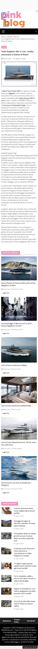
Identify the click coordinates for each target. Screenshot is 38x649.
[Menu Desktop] (3, 31)
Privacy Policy (17, 620)
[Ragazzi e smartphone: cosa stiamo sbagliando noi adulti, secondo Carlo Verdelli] (6, 591)
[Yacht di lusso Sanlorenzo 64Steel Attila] (19, 390)
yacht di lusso (24, 98)
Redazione (7, 621)
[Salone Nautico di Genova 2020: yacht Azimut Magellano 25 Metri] (19, 268)
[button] (36, 31)
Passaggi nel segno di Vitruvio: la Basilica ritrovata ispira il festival (24, 523)
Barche (4, 47)
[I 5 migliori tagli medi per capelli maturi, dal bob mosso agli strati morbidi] (6, 565)
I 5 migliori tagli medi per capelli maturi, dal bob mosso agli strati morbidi (25, 566)
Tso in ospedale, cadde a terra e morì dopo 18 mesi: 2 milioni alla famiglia (25, 578)
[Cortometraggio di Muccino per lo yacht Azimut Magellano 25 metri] (19, 309)
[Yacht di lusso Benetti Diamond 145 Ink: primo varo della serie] (19, 428)
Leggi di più (5, 293)
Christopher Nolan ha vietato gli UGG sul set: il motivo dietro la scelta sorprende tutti (25, 537)
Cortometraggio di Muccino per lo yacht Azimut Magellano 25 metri (16, 324)
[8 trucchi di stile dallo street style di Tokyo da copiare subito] (6, 603)
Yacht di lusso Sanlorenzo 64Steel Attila (16, 406)
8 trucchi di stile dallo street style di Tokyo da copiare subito (24, 603)
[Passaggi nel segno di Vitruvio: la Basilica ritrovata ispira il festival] (6, 523)
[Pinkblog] (13, 19)
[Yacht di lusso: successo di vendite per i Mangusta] (19, 468)
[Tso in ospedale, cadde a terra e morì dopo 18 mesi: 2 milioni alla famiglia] (6, 578)
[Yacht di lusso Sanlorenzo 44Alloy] (19, 350)
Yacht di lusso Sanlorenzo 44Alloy (14, 365)
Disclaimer (31, 621)
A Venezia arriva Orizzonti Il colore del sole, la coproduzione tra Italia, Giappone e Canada (24, 552)
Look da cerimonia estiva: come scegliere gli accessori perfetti (24, 510)
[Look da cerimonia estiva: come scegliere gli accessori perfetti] (6, 510)
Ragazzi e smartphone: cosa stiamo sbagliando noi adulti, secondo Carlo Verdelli (25, 591)
